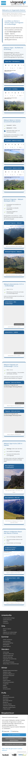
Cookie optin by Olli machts (21, 751)
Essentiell (6, 731)
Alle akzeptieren (14, 735)
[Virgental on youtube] (14, 754)
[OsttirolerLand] (22, 754)
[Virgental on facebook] (6, 754)
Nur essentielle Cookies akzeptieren (14, 739)
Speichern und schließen (14, 744)
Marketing (15, 731)
